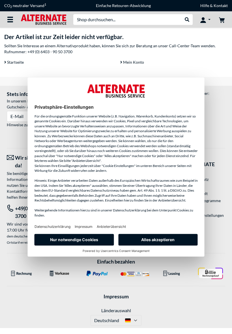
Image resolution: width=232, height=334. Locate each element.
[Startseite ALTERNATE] (43, 19)
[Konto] (205, 19)
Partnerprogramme (203, 200)
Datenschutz (197, 179)
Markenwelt (197, 193)
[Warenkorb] (222, 19)
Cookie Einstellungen (205, 215)
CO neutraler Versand (25, 5)
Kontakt (221, 5)
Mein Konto (133, 62)
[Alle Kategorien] (10, 19)
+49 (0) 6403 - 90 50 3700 (49, 51)
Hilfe (204, 5)
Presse (192, 186)
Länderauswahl (116, 310)
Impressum (116, 296)
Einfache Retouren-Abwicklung (123, 5)
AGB (190, 172)
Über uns (194, 207)
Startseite (15, 62)
